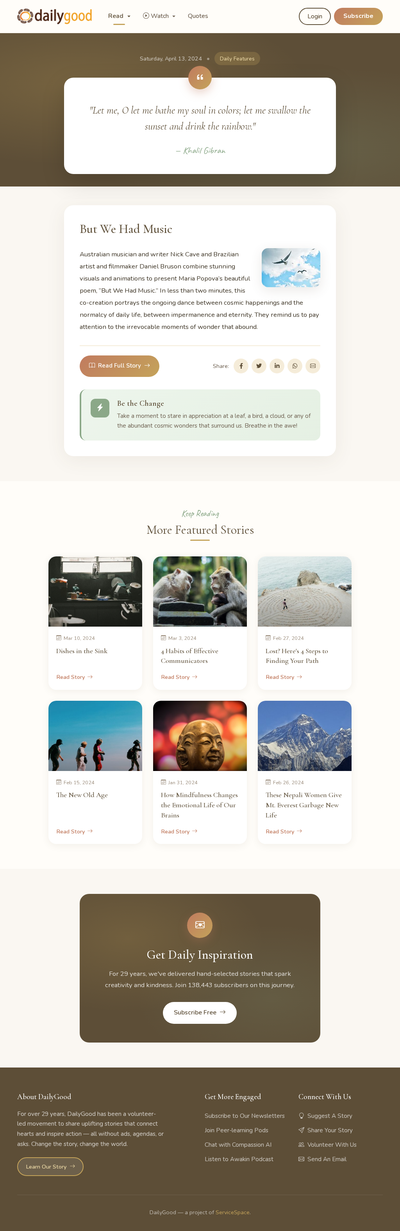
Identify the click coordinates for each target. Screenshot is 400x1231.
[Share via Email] (312, 366)
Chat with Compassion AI (238, 1145)
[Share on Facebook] (241, 366)
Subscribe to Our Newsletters (245, 1116)
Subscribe (358, 16)
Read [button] (116, 16)
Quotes (198, 16)
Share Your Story (330, 1130)
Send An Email (326, 1159)
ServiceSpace (233, 1212)
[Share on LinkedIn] (277, 366)
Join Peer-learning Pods (236, 1130)
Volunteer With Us (332, 1145)
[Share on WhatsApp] (295, 366)
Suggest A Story (329, 1116)
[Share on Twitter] (259, 366)
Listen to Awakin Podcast (239, 1159)
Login (314, 16)
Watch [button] (160, 16)
